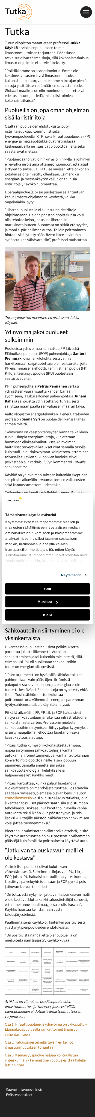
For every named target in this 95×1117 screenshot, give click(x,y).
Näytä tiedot (71, 575)
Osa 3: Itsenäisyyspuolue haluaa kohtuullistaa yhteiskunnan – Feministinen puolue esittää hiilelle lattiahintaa (45, 1060)
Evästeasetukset (19, 1094)
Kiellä (47, 615)
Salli (47, 589)
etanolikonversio (18, 797)
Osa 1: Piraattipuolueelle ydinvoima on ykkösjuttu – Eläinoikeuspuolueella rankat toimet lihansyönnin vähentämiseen (46, 1029)
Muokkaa (45, 602)
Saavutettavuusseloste (24, 1089)
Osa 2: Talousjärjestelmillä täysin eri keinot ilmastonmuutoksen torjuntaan (39, 1045)
